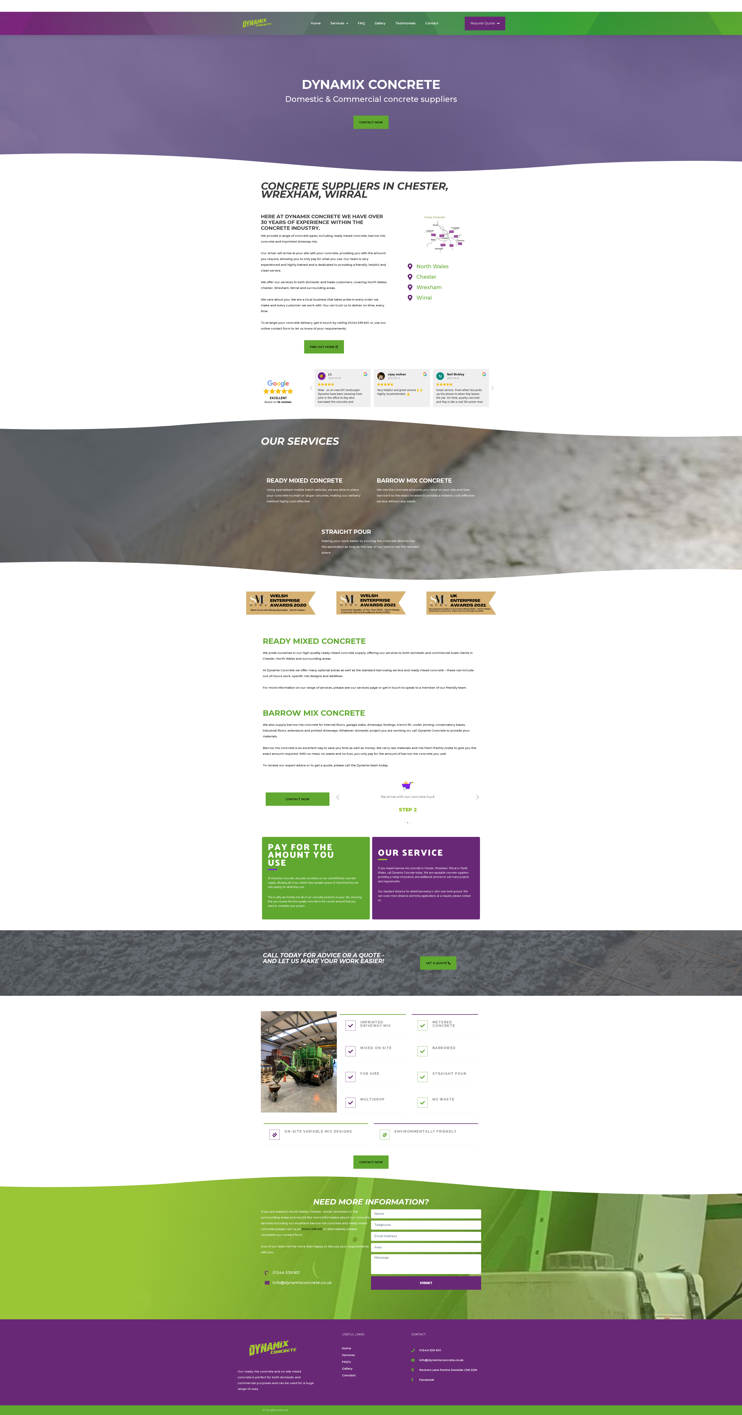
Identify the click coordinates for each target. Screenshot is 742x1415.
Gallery (379, 23)
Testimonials (405, 23)
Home (316, 23)
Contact (431, 23)
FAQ (361, 23)
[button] (485, 23)
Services (337, 23)
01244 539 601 (312, 1229)
